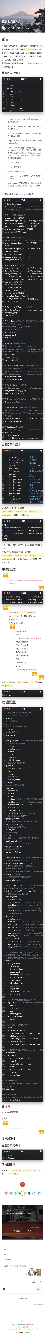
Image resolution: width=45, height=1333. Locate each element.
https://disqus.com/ (15, 1128)
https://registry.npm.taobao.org (32, 638)
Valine (41, 1304)
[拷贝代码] (41, 79)
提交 (38, 1289)
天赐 (8, 28)
